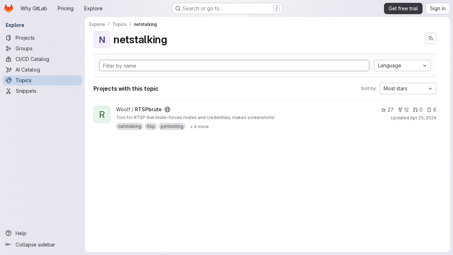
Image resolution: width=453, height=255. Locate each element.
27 (391, 110)
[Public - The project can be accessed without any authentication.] (167, 109)
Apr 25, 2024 (423, 117)
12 (406, 110)
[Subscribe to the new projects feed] (430, 38)
